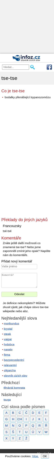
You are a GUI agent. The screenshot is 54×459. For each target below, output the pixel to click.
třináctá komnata (14, 387)
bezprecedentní (14, 360)
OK (45, 456)
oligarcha (10, 370)
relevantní (10, 365)
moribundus (11, 323)
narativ (8, 349)
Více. (35, 456)
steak (7, 334)
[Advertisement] (27, 27)
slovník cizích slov (15, 375)
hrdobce (9, 344)
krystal (8, 328)
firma (7, 354)
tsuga (7, 399)
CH (19, 419)
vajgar (8, 339)
